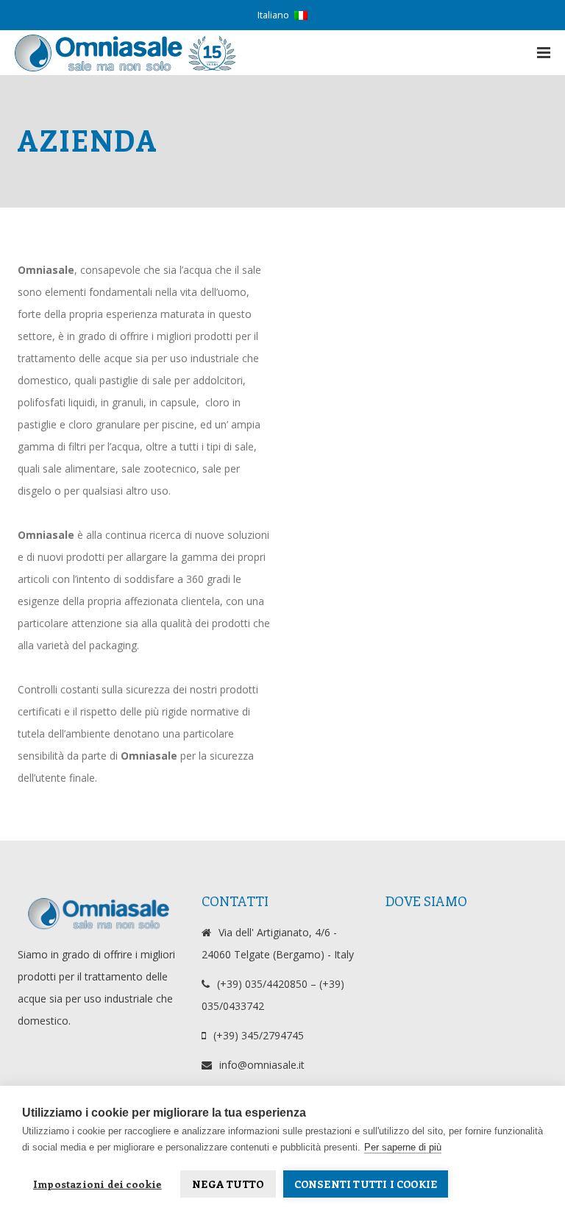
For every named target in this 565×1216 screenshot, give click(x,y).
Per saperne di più (402, 1147)
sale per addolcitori (197, 380)
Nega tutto (227, 1184)
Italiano (273, 15)
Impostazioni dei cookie (97, 1184)
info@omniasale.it (262, 1065)
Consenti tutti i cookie (366, 1184)
